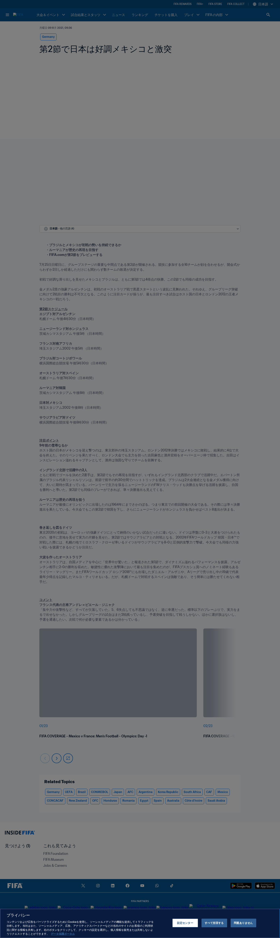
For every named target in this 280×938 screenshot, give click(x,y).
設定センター (185, 923)
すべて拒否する (214, 923)
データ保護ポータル (63, 934)
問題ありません (243, 923)
